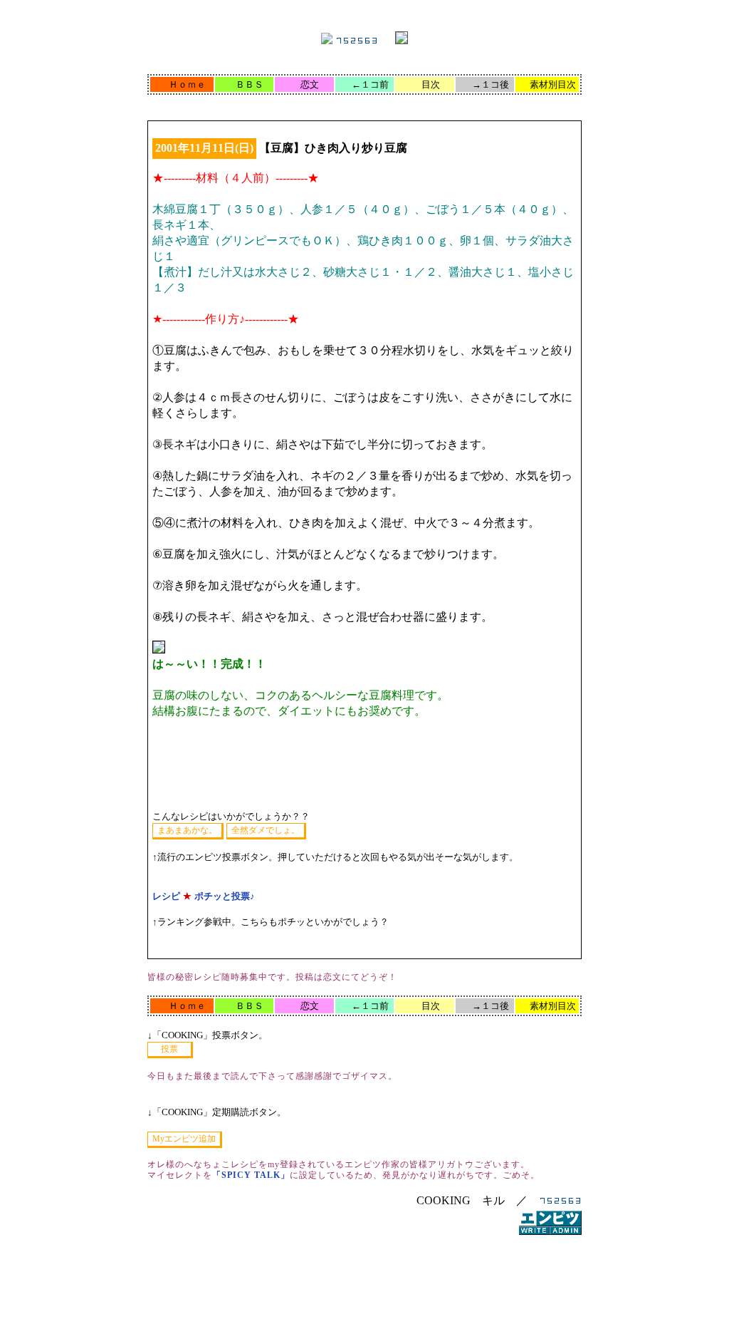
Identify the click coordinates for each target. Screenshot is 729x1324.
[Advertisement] (364, 1284)
